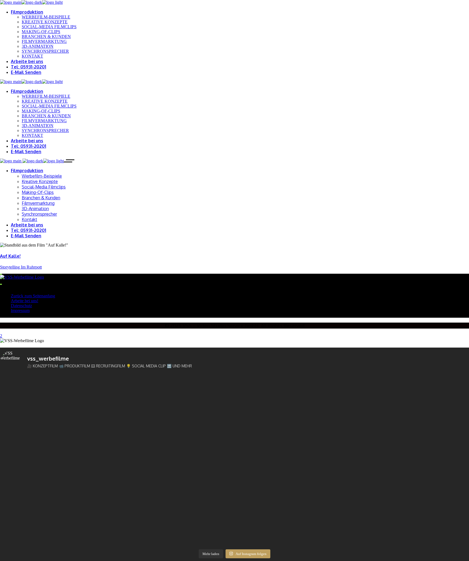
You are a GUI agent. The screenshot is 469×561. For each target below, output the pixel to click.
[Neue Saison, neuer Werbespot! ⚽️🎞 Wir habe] (57, 390)
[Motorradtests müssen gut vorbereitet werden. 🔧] (57, 496)
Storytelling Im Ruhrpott (21, 267)
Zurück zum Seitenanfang (33, 296)
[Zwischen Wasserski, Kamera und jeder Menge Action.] (57, 418)
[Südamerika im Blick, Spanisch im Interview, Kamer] (293, 416)
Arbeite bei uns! (24, 300)
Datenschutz (21, 305)
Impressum (20, 310)
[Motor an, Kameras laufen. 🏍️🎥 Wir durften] (175, 446)
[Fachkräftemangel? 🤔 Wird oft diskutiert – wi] (293, 517)
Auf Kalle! (10, 256)
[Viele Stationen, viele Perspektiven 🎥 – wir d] (57, 474)
